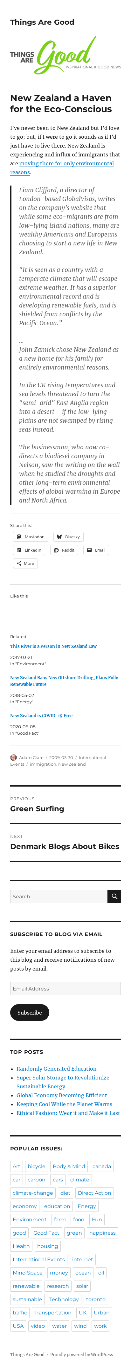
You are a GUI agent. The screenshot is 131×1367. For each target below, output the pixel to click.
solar (82, 1286)
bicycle (36, 1166)
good (19, 1233)
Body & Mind (69, 1166)
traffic (20, 1313)
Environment (30, 1220)
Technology (64, 1299)
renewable (26, 1286)
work (100, 1326)
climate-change (33, 1193)
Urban (102, 1313)
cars (58, 1180)
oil (101, 1273)
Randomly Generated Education (57, 1069)
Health (21, 1246)
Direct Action (94, 1193)
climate (79, 1180)
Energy (87, 1206)
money (59, 1273)
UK (82, 1313)
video (38, 1326)
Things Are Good (42, 22)
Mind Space (28, 1273)
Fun (97, 1220)
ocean (83, 1273)
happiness (102, 1233)
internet (82, 1259)
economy (25, 1206)
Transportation (53, 1313)
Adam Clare (31, 757)
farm (60, 1220)
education (57, 1206)
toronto (96, 1299)
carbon (36, 1180)
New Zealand (72, 764)
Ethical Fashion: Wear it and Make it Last (68, 1113)
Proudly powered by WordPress (81, 1355)
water (59, 1326)
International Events (39, 1259)
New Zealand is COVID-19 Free (41, 715)
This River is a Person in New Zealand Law (53, 646)
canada (102, 1166)
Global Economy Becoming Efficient (62, 1095)
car (16, 1180)
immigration (43, 764)
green (74, 1233)
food (79, 1220)
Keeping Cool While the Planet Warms (64, 1104)
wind (80, 1326)
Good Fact (46, 1233)
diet (65, 1193)
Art (16, 1166)
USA (18, 1326)
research (58, 1286)
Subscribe (29, 1012)
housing (47, 1246)
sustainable (27, 1299)
